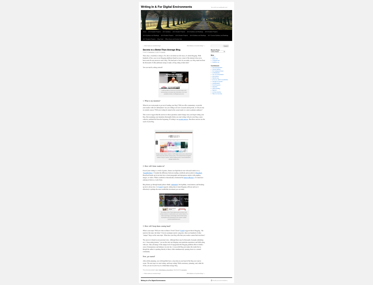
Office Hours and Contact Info (173, 39)
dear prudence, (215, 76)
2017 (157, 270)
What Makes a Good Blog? (166, 270)
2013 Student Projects (154, 32)
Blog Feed (160, 39)
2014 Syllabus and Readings (195, 32)
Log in (213, 57)
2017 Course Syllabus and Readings (218, 35)
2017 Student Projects (149, 39)
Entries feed (215, 58)
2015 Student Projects (211, 32)
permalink (184, 270)
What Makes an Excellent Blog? (196, 45)
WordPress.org (215, 62)
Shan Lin (214, 90)
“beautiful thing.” (148, 173)
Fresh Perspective (216, 85)
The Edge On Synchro (217, 81)
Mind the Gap (215, 78)
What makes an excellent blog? (152, 45)
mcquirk (163, 52)
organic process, (184, 119)
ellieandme (214, 86)
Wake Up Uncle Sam (217, 93)
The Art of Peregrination (218, 74)
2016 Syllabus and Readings (198, 35)
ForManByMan (216, 72)
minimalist (174, 184)
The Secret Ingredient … (218, 67)
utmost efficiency (189, 177)
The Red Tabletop (216, 69)
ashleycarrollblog (216, 88)
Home (144, 32)
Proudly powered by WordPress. (220, 280)
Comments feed (216, 60)
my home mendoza (216, 92)
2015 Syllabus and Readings (151, 35)
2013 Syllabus (167, 32)
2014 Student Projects (179, 32)
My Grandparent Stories (218, 71)
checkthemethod (216, 83)
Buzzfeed (199, 173)
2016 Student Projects (167, 35)
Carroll (160, 187)
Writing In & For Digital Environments (166, 6)
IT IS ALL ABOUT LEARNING (220, 79)
